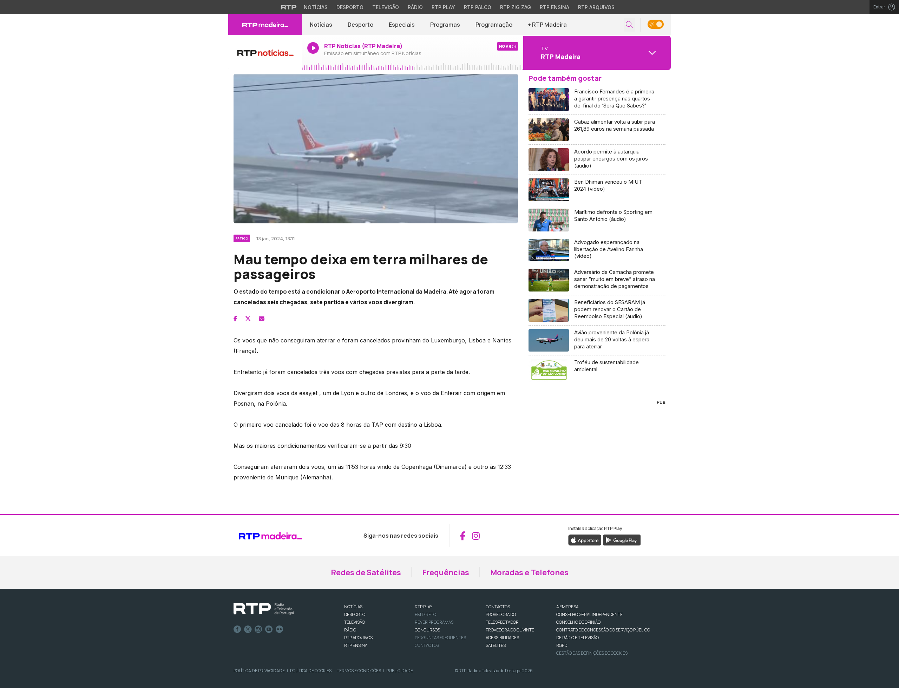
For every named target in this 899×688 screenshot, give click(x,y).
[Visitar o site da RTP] (289, 7)
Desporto (349, 7)
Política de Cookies (311, 671)
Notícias (316, 7)
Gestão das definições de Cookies (592, 653)
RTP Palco (477, 7)
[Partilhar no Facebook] (235, 318)
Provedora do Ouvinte (510, 630)
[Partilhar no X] (248, 318)
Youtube (269, 629)
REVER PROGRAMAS (434, 622)
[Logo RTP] (264, 609)
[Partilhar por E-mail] (261, 318)
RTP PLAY (423, 607)
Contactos (427, 645)
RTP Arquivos (596, 7)
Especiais (402, 24)
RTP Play (443, 7)
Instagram (258, 629)
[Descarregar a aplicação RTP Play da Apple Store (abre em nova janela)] (585, 540)
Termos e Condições (359, 671)
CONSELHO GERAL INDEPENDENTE (589, 614)
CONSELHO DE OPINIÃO (578, 622)
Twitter (248, 629)
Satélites (496, 645)
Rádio (415, 7)
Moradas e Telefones (529, 572)
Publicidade (399, 671)
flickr (279, 629)
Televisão (385, 7)
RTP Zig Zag (515, 7)
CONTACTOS (498, 607)
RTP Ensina (554, 7)
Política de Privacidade (259, 671)
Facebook (237, 629)
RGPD (561, 645)
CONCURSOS (427, 630)
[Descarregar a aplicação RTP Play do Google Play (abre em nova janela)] (622, 540)
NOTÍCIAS (353, 607)
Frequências (445, 572)
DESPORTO (354, 614)
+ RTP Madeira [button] (547, 24)
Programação (493, 24)
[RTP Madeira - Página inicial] (265, 24)
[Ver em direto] (265, 52)
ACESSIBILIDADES (502, 638)
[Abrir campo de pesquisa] (629, 25)
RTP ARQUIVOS (358, 638)
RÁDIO (350, 630)
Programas (445, 24)
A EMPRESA (567, 607)
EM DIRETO (425, 614)
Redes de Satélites (366, 572)
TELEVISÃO (354, 622)
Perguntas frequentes (440, 638)
